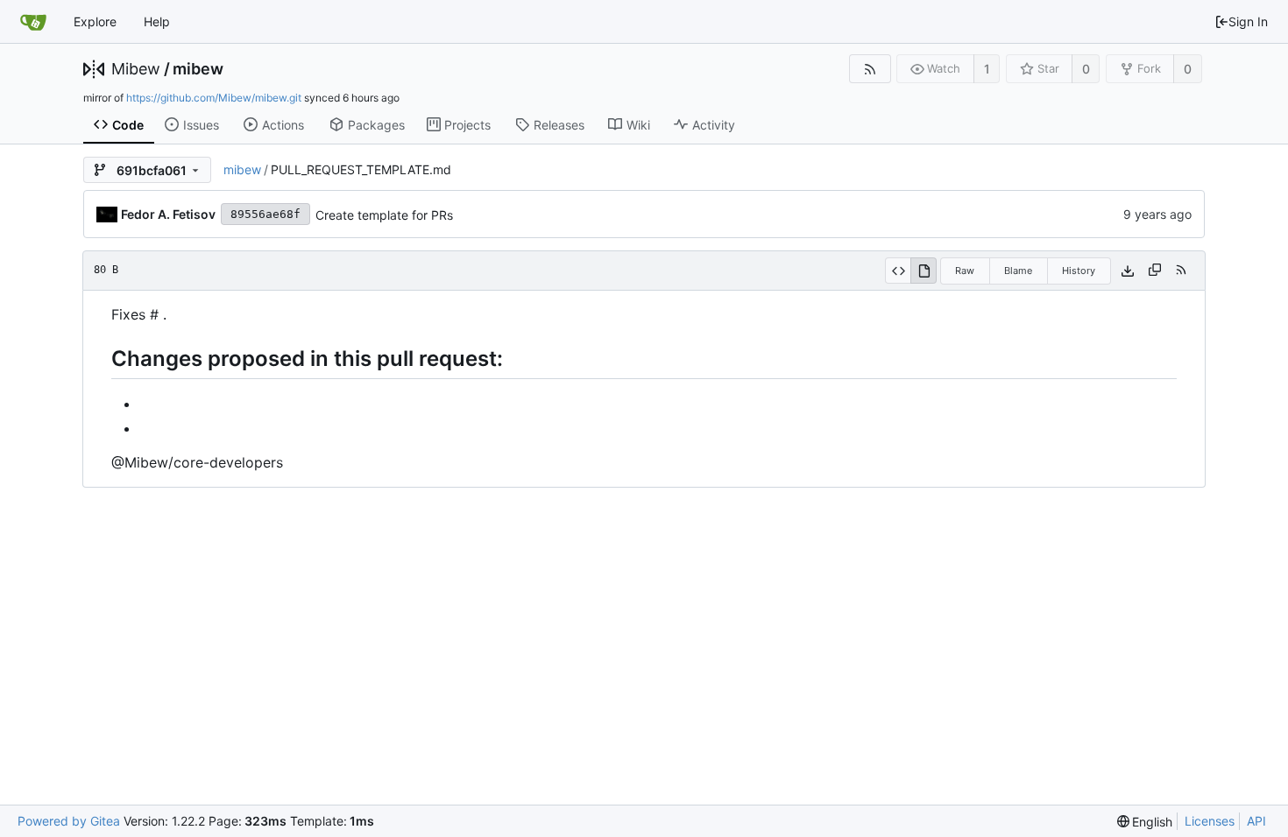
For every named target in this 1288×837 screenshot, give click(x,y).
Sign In (1248, 21)
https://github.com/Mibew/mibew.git (213, 97)
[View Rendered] (923, 270)
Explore (95, 21)
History (1078, 270)
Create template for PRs (384, 214)
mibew (198, 69)
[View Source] (897, 270)
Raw (964, 270)
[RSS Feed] (869, 68)
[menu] (1145, 821)
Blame (1018, 270)
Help (157, 21)
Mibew (135, 69)
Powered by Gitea (69, 820)
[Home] (33, 22)
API (1256, 820)
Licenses (1210, 820)
